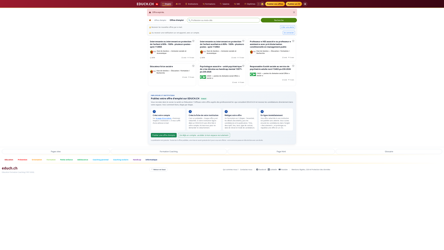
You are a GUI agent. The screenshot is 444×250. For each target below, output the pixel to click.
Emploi (168, 4)
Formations (210, 4)
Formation (51, 159)
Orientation (37, 159)
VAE (238, 4)
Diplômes (251, 4)
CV (179, 4)
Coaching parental (101, 159)
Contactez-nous (246, 169)
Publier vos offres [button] (275, 4)
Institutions (193, 4)
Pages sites (56, 151)
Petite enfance (66, 159)
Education (9, 159)
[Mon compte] (305, 4)
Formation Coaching (169, 151)
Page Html (281, 151)
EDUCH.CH (148, 4)
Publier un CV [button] (294, 4)
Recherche (279, 20)
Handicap (137, 159)
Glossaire (389, 151)
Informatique (151, 159)
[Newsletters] (262, 4)
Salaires (226, 4)
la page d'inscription (163, 118)
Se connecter (289, 33)
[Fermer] (294, 12)
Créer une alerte (287, 27)
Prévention (22, 159)
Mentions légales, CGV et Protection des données (311, 169)
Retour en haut (159, 169)
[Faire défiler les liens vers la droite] (258, 4)
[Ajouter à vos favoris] (193, 41)
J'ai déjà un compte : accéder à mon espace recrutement (204, 135)
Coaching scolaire (120, 159)
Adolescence (82, 159)
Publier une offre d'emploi (163, 135)
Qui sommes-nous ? (230, 169)
